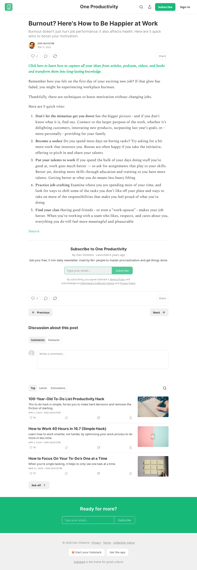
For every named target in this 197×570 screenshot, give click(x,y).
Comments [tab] (37, 340)
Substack (79, 562)
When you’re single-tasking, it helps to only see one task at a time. (72, 464)
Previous (43, 312)
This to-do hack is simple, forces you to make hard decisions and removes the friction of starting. (79, 406)
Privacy (96, 542)
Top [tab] (33, 388)
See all (36, 485)
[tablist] (45, 340)
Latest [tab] (43, 388)
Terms (107, 542)
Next (156, 312)
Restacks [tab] (53, 340)
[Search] (141, 7)
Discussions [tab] (58, 388)
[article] (98, 408)
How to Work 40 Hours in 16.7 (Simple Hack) (67, 428)
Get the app (117, 552)
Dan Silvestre (46, 43)
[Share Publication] (150, 7)
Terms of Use (117, 279)
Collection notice (124, 542)
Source (33, 231)
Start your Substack (88, 552)
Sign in (185, 7)
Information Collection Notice (97, 283)
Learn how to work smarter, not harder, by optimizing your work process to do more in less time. (80, 436)
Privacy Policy (127, 283)
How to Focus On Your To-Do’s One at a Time (67, 458)
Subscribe (165, 7)
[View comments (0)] (46, 56)
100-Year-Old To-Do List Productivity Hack (66, 399)
